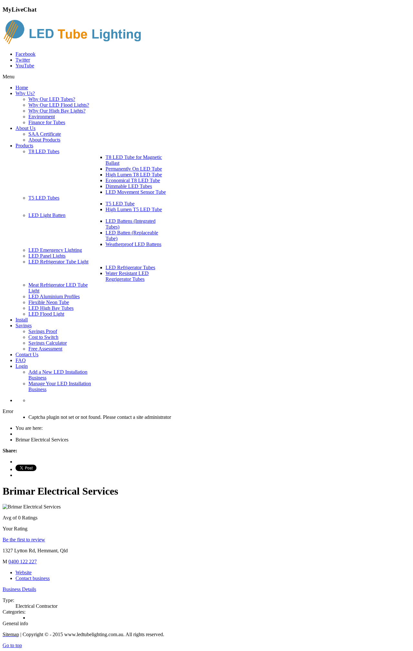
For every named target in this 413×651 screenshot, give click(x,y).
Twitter (22, 60)
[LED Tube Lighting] (75, 43)
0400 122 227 (22, 561)
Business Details (19, 589)
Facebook (25, 54)
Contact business (32, 578)
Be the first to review (24, 539)
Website (23, 572)
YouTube (24, 65)
